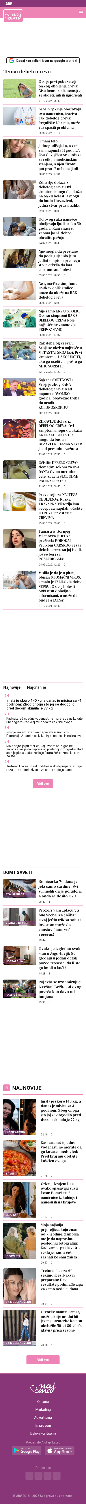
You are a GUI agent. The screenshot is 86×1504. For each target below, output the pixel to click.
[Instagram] (39, 1476)
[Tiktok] (57, 1476)
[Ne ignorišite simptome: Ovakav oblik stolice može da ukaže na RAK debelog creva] (19, 292)
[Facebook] (30, 1476)
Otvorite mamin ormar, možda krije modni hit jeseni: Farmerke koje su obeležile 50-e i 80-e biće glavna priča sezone (61, 1321)
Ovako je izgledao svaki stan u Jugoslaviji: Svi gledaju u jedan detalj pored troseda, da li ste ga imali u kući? (60, 958)
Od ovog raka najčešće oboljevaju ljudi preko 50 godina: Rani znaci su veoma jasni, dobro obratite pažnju (60, 228)
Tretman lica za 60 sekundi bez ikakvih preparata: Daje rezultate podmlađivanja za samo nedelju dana (44, 767)
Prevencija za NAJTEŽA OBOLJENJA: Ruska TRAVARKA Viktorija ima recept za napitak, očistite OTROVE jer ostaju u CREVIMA (60, 506)
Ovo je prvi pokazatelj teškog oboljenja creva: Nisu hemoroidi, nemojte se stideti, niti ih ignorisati (60, 88)
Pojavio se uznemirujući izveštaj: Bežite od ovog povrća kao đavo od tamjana (60, 989)
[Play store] (26, 1450)
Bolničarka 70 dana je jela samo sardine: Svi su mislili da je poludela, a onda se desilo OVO (60, 889)
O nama (43, 1402)
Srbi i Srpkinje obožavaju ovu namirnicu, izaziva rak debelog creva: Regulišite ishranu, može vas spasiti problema (60, 118)
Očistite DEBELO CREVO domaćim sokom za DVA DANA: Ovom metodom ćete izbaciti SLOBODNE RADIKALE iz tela (59, 472)
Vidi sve (43, 783)
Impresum (43, 1425)
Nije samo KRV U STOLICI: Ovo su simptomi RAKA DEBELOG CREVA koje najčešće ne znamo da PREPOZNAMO (60, 320)
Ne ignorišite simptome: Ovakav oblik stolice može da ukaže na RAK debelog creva (59, 290)
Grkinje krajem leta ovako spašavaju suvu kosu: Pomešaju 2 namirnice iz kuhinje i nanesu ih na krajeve (44, 733)
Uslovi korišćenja (43, 1433)
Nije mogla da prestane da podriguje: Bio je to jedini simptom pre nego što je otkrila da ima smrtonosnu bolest (59, 260)
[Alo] (7, 3)
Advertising (43, 1417)
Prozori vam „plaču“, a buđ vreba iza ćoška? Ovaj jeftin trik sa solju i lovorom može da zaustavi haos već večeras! (60, 922)
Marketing (43, 1409)
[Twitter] (48, 1476)
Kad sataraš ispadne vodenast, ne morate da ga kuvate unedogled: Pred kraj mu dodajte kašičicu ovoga (44, 720)
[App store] (60, 1450)
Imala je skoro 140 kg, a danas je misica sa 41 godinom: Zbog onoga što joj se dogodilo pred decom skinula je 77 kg (44, 704)
